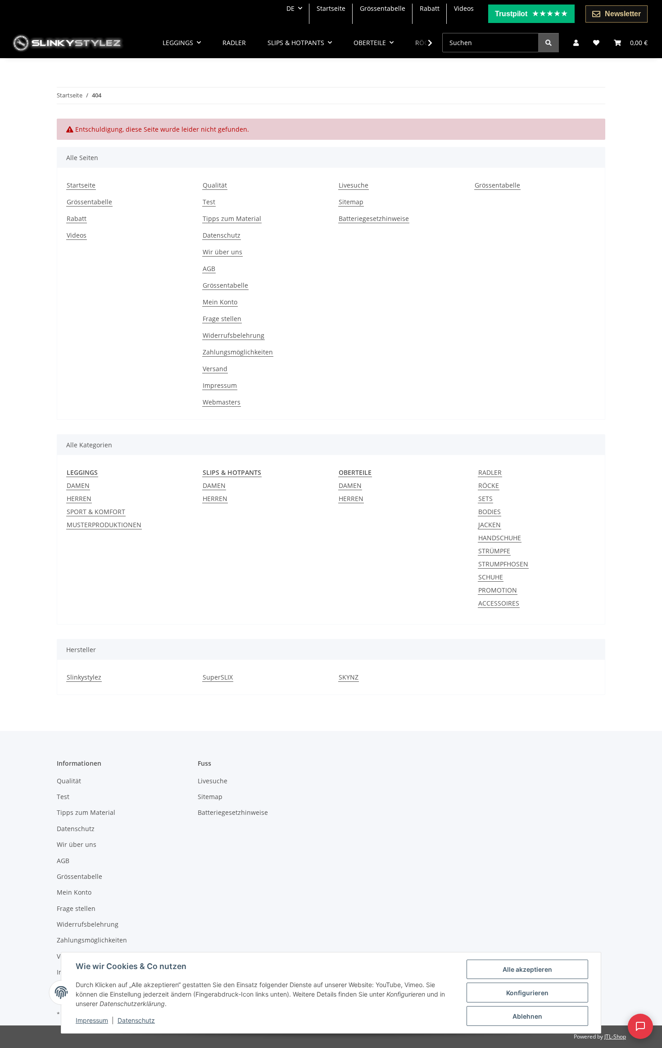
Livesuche (353, 185)
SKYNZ (348, 677)
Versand (215, 368)
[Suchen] (548, 42)
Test (209, 202)
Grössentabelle (382, 8)
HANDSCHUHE (499, 537)
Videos (464, 8)
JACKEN (489, 524)
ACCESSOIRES (498, 603)
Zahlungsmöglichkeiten (238, 352)
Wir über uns (222, 252)
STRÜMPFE (494, 551)
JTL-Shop (615, 1036)
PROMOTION (497, 590)
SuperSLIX (218, 677)
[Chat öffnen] (640, 1026)
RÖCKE (488, 485)
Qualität (215, 185)
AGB (209, 268)
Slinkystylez (84, 677)
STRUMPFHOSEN (503, 564)
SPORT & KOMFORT (96, 511)
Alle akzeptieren (527, 969)
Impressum (92, 1020)
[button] (576, 42)
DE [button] (290, 8)
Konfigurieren (527, 993)
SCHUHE (490, 577)
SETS (485, 498)
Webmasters (221, 402)
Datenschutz (136, 1020)
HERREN (79, 498)
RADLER (490, 472)
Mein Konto (220, 302)
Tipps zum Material (232, 218)
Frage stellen (222, 318)
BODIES (489, 511)
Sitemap (351, 202)
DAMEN (78, 485)
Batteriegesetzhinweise (374, 218)
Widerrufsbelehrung (233, 335)
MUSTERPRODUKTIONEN (104, 524)
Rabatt (430, 8)
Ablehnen (527, 1016)
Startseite (331, 8)
